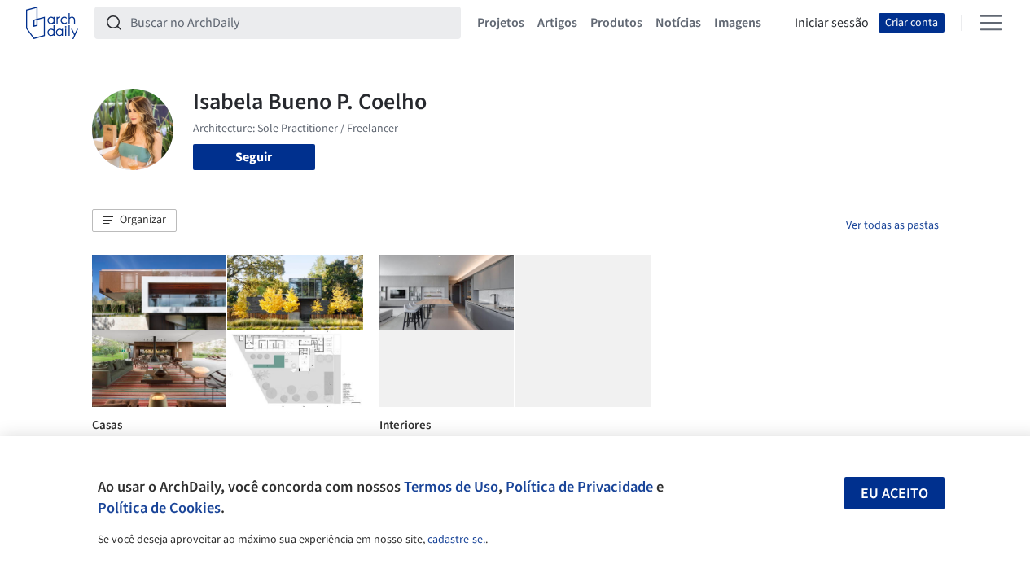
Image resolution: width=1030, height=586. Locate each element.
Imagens (737, 23)
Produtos (616, 23)
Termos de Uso (451, 486)
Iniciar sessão (832, 23)
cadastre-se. (456, 539)
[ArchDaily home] (52, 23)
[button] (134, 220)
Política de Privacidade (579, 486)
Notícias (678, 23)
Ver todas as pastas (892, 225)
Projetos (500, 23)
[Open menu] (991, 23)
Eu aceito (894, 493)
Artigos (557, 23)
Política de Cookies (159, 507)
